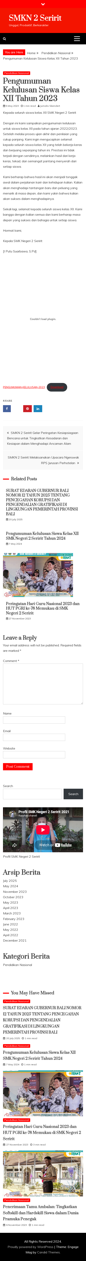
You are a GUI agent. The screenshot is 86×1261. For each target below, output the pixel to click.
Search (8, 786)
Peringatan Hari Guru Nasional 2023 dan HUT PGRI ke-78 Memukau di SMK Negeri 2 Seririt (43, 608)
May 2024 (10, 886)
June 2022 (10, 924)
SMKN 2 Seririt (35, 18)
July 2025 (10, 881)
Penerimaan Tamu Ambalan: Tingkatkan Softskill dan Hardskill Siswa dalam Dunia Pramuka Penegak (41, 1213)
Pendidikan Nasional (16, 73)
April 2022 (10, 935)
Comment (11, 661)
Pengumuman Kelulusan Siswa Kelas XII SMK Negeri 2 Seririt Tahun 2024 (42, 536)
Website (9, 748)
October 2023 (13, 897)
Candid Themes (48, 1252)
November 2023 (15, 892)
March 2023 (12, 913)
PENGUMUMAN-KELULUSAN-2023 (24, 387)
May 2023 (10, 902)
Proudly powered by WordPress (31, 1247)
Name (7, 713)
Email (7, 731)
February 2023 (13, 919)
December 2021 (15, 940)
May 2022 (10, 930)
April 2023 (10, 908)
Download (57, 387)
